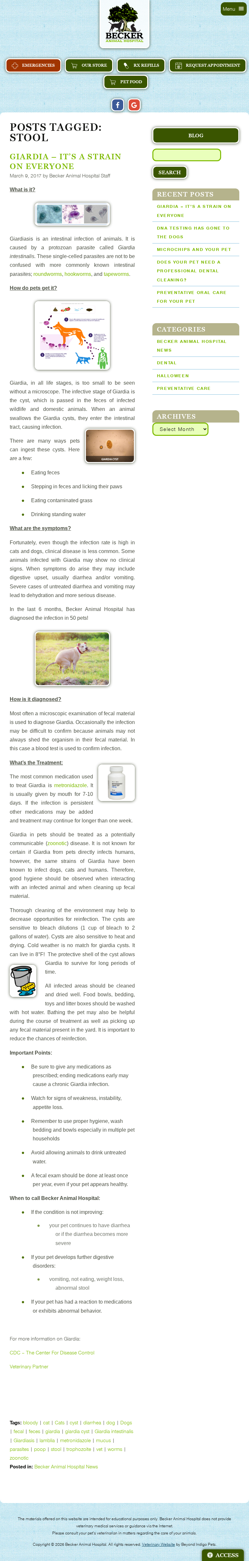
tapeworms (116, 274)
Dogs (126, 1422)
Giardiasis (24, 1440)
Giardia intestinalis (114, 1431)
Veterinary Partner (29, 1366)
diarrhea (92, 1422)
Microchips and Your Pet (194, 249)
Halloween (173, 375)
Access (227, 1555)
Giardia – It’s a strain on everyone (194, 211)
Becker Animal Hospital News (66, 1466)
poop (40, 1449)
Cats (60, 1422)
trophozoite (78, 1449)
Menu (230, 9)
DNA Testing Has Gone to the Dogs (193, 232)
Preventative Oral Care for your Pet (192, 297)
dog (110, 1422)
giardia (52, 1431)
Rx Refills (146, 65)
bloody (30, 1422)
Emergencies (38, 65)
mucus (103, 1440)
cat (46, 1422)
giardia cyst (77, 1431)
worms (115, 1449)
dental (167, 362)
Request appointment (212, 65)
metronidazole (70, 785)
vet (99, 1449)
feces (34, 1431)
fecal (19, 1431)
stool (56, 1449)
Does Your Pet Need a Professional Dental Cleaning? (189, 271)
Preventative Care (184, 388)
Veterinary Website (158, 1544)
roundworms (47, 274)
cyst (74, 1422)
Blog (195, 135)
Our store (94, 65)
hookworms (78, 274)
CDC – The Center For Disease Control (52, 1352)
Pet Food (130, 81)
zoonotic (57, 843)
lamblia (47, 1440)
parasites (19, 1449)
